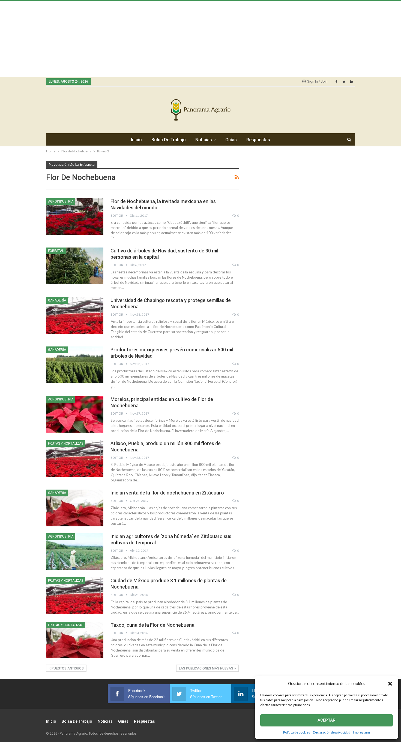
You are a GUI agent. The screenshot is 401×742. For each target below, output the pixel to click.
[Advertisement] (163, 39)
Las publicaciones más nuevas (206, 668)
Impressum (361, 732)
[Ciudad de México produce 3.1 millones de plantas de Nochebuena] (74, 595)
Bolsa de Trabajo (168, 139)
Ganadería (57, 300)
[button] (390, 683)
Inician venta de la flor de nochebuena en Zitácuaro (167, 493)
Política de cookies (296, 732)
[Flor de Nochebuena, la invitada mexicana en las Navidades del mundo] (74, 216)
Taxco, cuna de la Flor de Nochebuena (152, 625)
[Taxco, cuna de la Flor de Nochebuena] (74, 640)
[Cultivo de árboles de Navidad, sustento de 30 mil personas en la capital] (74, 266)
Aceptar (327, 720)
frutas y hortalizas (65, 443)
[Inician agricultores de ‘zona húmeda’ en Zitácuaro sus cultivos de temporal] (74, 551)
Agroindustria (60, 201)
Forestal (56, 251)
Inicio (136, 139)
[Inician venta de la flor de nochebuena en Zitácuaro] (74, 508)
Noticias (203, 139)
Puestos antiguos (67, 668)
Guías (231, 139)
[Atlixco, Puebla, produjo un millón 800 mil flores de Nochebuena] (74, 458)
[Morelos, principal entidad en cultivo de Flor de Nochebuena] (74, 414)
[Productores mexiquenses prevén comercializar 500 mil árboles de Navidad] (74, 364)
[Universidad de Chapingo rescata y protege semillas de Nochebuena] (74, 315)
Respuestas (258, 139)
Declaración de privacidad (331, 732)
